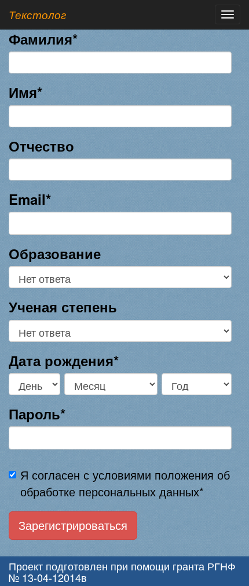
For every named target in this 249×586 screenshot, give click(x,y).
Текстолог (37, 14)
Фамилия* (43, 39)
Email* (30, 199)
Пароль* (37, 413)
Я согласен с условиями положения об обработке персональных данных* (125, 483)
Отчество (41, 146)
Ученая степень (63, 306)
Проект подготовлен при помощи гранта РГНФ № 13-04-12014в (122, 571)
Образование (55, 253)
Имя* (25, 92)
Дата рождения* (64, 360)
